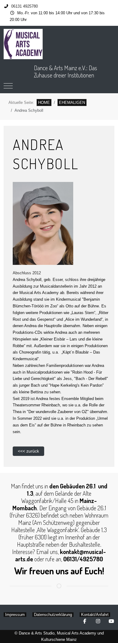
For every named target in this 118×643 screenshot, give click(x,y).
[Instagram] (98, 621)
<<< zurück (28, 451)
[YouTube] (111, 621)
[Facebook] (85, 621)
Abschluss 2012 (27, 273)
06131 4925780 (24, 6)
